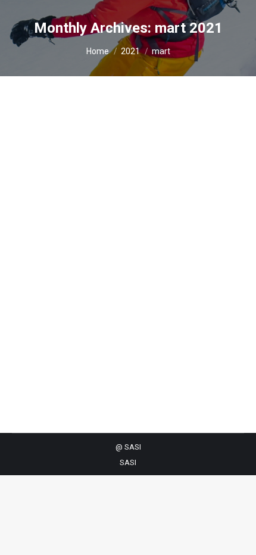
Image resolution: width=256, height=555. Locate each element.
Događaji (42, 232)
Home (97, 51)
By (88, 232)
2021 (130, 51)
